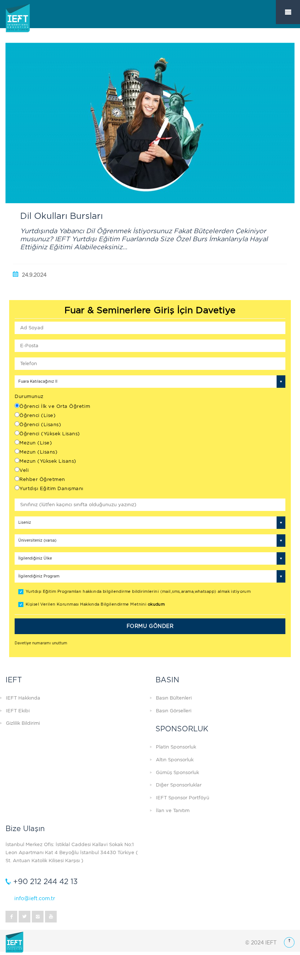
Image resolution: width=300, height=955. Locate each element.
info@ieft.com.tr (34, 898)
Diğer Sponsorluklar (179, 785)
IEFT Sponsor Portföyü (182, 797)
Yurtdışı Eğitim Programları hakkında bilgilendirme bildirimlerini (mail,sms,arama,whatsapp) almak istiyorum (138, 591)
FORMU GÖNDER (150, 626)
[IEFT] (27, 25)
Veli (24, 470)
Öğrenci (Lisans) (40, 424)
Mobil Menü (288, 12)
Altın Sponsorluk (175, 759)
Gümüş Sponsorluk (177, 772)
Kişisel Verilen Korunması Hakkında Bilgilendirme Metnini (95, 604)
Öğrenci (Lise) (37, 415)
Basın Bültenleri (174, 698)
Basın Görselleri (173, 710)
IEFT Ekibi (18, 710)
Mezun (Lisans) (38, 452)
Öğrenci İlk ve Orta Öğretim (54, 406)
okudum (156, 604)
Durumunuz (29, 396)
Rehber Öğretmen (42, 479)
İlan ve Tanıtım (173, 810)
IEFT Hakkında (23, 698)
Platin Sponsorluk (176, 747)
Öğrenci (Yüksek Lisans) (49, 433)
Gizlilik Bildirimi (23, 723)
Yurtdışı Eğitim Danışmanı (51, 488)
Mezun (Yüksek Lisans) (47, 461)
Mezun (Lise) (35, 443)
